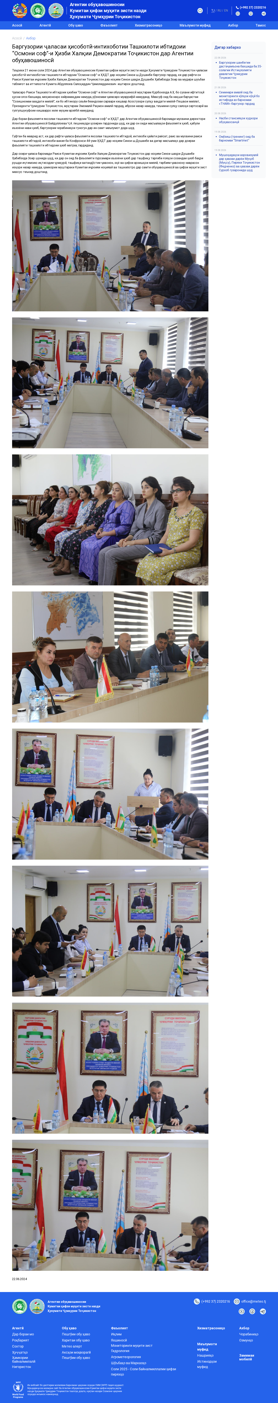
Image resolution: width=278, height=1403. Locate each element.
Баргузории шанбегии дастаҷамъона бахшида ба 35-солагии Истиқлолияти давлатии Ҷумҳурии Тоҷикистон (240, 70)
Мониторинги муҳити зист (132, 1346)
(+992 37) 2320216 (253, 7)
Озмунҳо (246, 1340)
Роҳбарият (20, 1340)
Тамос (260, 25)
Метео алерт (72, 1346)
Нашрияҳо (205, 1355)
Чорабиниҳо (248, 1334)
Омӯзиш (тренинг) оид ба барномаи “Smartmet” (237, 138)
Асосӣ (17, 25)
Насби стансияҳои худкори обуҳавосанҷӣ (238, 120)
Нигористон (21, 1367)
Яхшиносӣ (119, 1340)
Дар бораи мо (23, 1334)
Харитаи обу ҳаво (76, 1340)
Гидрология (120, 1351)
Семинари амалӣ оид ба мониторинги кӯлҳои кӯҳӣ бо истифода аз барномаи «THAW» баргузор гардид (239, 98)
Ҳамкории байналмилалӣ (23, 1359)
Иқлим (116, 1334)
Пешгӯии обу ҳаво (76, 1334)
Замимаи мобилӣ (246, 1357)
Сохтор (18, 1346)
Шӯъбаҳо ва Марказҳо (128, 1363)
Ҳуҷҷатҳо (20, 1352)
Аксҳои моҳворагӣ (76, 1352)
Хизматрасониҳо (148, 25)
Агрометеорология (126, 1357)
